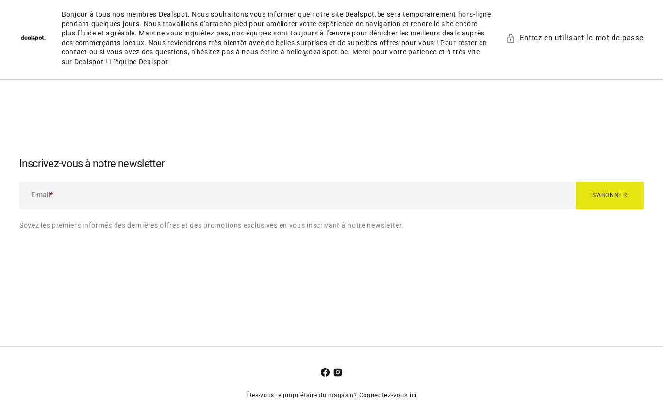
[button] (575, 38)
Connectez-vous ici (388, 395)
